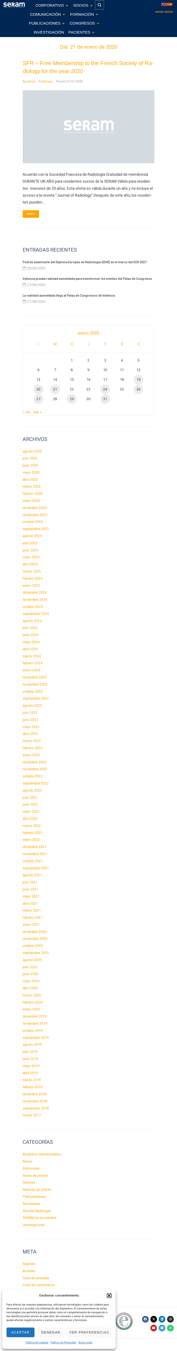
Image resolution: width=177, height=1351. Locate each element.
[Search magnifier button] (99, 5)
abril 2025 (30, 564)
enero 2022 (31, 840)
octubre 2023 (33, 692)
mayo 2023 (31, 727)
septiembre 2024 (36, 614)
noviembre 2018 (35, 1101)
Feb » (37, 412)
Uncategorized (34, 1225)
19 (139, 380)
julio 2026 (30, 458)
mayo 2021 (31, 896)
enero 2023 (31, 755)
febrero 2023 (33, 748)
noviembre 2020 (35, 939)
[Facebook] (145, 1319)
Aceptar (20, 1332)
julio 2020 (30, 967)
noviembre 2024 (35, 600)
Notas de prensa (35, 1176)
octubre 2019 (33, 1031)
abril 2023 (30, 734)
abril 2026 (30, 480)
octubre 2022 (33, 776)
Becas (27, 1161)
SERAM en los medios (40, 1218)
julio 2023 (30, 713)
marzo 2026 (32, 486)
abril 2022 (30, 819)
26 (139, 389)
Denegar (50, 1332)
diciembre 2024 (34, 592)
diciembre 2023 (34, 677)
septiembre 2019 (36, 1038)
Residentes (31, 1204)
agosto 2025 (32, 536)
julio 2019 (30, 1052)
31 (105, 399)
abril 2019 (30, 1073)
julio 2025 (30, 543)
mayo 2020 (31, 981)
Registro (29, 1264)
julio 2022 (30, 797)
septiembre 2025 (36, 529)
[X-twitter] (153, 1319)
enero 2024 (31, 670)
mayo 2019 (31, 1066)
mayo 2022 (31, 811)
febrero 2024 (33, 663)
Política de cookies (37, 1342)
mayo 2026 (31, 472)
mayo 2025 (31, 557)
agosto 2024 (32, 621)
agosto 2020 (32, 960)
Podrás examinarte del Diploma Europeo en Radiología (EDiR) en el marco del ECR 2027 (85, 262)
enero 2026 (31, 501)
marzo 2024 (32, 656)
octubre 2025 (33, 522)
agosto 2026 (32, 451)
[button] (109, 1295)
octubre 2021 (33, 861)
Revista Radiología (37, 1211)
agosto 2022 (32, 790)
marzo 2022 (32, 826)
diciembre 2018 (34, 1094)
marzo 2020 (32, 995)
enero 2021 (31, 925)
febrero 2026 (33, 494)
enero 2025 (31, 586)
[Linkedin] (162, 1319)
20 (38, 389)
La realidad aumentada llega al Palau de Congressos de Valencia (69, 295)
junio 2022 (30, 804)
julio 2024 (30, 628)
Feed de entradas (36, 1278)
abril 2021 (30, 903)
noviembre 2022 (35, 769)
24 (105, 389)
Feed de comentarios (39, 1285)
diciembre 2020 (34, 932)
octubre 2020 (33, 946)
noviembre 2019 (35, 1023)
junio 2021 (30, 889)
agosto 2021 (32, 875)
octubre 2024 (33, 607)
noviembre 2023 (35, 684)
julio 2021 (30, 882)
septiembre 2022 (36, 783)
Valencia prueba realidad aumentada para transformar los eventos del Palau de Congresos (87, 278)
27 (38, 399)
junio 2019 (30, 1059)
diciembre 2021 (34, 847)
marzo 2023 (32, 741)
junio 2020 (30, 974)
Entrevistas (31, 1168)
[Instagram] (170, 1319)
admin (31, 81)
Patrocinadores (34, 1197)
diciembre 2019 (34, 1016)
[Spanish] (170, 4)
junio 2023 (30, 720)
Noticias (47, 81)
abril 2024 (30, 649)
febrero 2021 (33, 917)
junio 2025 (30, 550)
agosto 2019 (32, 1045)
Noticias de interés (37, 1190)
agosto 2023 (32, 706)
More (31, 214)
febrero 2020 (33, 1002)
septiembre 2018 (36, 1108)
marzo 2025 (32, 571)
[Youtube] (153, 1328)
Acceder (29, 1271)
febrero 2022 (33, 833)
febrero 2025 (33, 578)
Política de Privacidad (63, 1342)
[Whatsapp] (170, 1328)
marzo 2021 (32, 910)
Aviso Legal (85, 1342)
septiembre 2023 (36, 698)
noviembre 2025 (35, 515)
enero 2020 (31, 1009)
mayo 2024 (31, 642)
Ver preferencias (89, 1332)
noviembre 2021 (35, 854)
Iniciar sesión (164, 12)
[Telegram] (162, 1328)
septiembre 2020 (36, 953)
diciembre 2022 (34, 762)
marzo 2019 (32, 1080)
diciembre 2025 (34, 508)
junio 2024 (30, 635)
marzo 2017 (32, 1115)
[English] (164, 4)
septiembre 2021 (36, 868)
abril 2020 (30, 988)
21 (55, 389)
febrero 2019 (33, 1087)
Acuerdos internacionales (42, 1154)
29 (72, 399)
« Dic (26, 412)
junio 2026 (30, 465)
